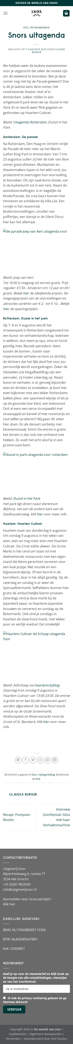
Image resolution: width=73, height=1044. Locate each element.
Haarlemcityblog (46, 685)
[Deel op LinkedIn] (55, 760)
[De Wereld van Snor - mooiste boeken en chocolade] (36, 13)
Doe (25, 27)
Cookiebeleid (17, 1034)
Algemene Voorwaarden (45, 1034)
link (38, 779)
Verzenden (13, 1039)
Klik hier (9, 904)
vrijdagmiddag (39, 27)
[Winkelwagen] (66, 13)
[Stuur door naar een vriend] (40, 760)
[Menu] (5, 13)
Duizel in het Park (27, 498)
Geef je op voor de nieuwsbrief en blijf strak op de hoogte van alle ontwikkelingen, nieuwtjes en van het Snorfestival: (36, 977)
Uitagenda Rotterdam (29, 122)
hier (26, 293)
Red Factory (59, 1039)
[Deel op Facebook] (25, 760)
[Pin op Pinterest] (47, 760)
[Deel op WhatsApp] (18, 760)
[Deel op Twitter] (32, 760)
